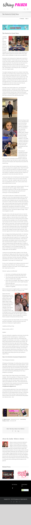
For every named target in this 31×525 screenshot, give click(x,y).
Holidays (4, 420)
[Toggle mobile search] (24, 9)
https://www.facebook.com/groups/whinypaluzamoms (14, 356)
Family (24, 419)
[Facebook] (12, 488)
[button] (3, 474)
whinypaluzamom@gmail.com (9, 386)
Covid (21, 419)
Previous (22, 18)
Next (26, 18)
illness (7, 420)
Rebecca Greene (7, 419)
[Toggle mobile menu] (28, 9)
